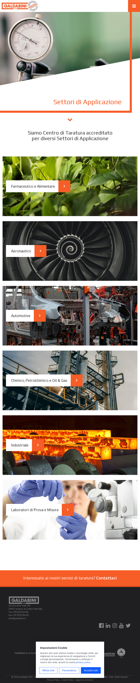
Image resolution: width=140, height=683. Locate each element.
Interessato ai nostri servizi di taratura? (70, 577)
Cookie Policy (67, 680)
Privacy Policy (53, 680)
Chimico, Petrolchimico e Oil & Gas (39, 380)
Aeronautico (21, 251)
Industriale (20, 445)
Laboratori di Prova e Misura (34, 509)
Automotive (20, 315)
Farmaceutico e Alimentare (33, 186)
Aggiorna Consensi (84, 680)
